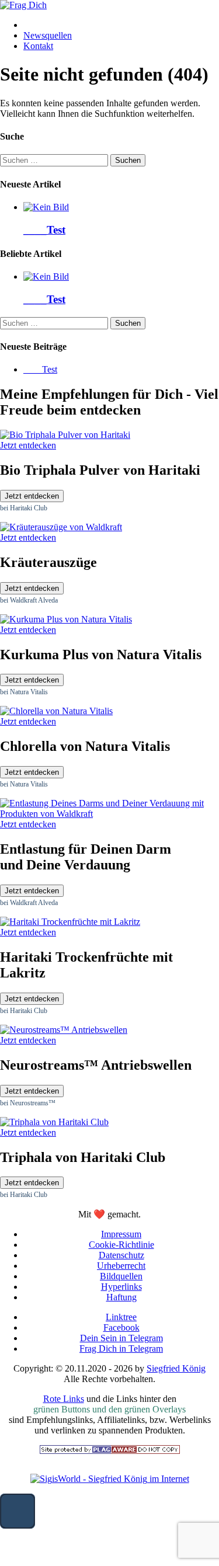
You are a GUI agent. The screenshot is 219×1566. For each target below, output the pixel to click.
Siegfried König (176, 1368)
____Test (44, 230)
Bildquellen (121, 1276)
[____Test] (46, 207)
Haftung (121, 1297)
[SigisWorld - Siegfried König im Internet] (109, 1479)
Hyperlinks (121, 1287)
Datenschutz (121, 1255)
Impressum (121, 1234)
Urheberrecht (121, 1266)
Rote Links (63, 1399)
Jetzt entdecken (32, 496)
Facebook (121, 1327)
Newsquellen (47, 35)
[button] (17, 1511)
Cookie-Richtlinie (121, 1245)
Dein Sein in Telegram (121, 1338)
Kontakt (38, 46)
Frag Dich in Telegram (121, 1348)
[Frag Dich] (23, 5)
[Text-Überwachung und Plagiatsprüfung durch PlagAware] (110, 1451)
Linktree (121, 1317)
